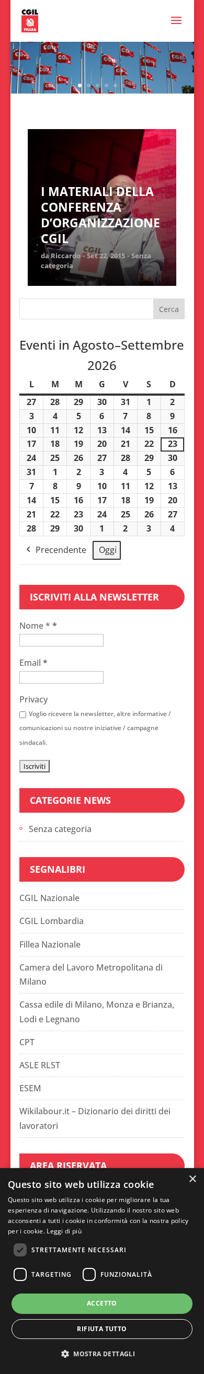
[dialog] (102, 1271)
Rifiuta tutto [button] (102, 1328)
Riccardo (66, 255)
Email (33, 662)
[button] (102, 1354)
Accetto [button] (102, 1303)
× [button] (192, 1179)
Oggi (108, 550)
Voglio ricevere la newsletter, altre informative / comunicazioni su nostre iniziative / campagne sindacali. (95, 727)
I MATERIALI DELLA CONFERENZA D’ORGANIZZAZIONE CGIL (100, 215)
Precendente (61, 550)
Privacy (33, 699)
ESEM (30, 1088)
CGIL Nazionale (49, 898)
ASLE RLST (39, 1065)
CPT (27, 1042)
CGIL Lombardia (51, 921)
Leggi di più (64, 1231)
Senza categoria (60, 829)
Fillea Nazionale (50, 944)
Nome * (38, 625)
